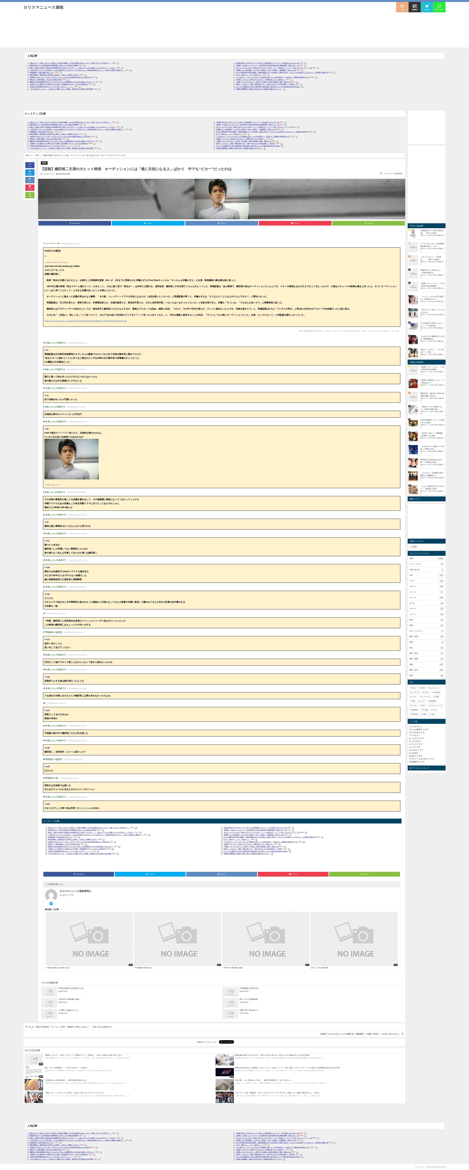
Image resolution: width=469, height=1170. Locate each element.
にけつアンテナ (416, 744)
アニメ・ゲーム (426, 564)
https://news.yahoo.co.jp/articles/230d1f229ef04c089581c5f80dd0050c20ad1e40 (85, 321)
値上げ (414, 688)
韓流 (426, 675)
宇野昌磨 (415, 714)
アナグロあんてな (417, 732)
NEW (44, 163)
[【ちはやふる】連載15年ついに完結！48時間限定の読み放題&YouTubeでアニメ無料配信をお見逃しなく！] (413, 339)
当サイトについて (426, 631)
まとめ (426, 603)
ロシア (422, 701)
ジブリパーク (426, 696)
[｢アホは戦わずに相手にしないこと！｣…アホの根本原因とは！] (413, 326)
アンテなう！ (415, 735)
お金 (426, 575)
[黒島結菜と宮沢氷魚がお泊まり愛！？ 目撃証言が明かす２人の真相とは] (413, 463)
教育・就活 (426, 636)
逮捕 (424, 714)
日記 (426, 648)
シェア (30, 166)
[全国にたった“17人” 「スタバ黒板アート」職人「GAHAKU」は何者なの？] (413, 352)
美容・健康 (426, 659)
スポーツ (426, 586)
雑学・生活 (426, 670)
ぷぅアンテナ (415, 747)
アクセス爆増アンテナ (418, 729)
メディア (426, 609)
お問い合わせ (426, 570)
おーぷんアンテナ (417, 738)
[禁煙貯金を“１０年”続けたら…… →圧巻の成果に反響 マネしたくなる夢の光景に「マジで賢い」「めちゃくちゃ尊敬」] (413, 273)
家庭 (426, 625)
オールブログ (415, 741)
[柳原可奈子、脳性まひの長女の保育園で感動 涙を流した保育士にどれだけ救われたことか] (413, 396)
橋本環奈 (415, 710)
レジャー (426, 614)
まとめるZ (413, 753)
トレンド (426, 592)
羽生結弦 (437, 692)
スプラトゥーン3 (436, 705)
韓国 (413, 701)
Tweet (30, 174)
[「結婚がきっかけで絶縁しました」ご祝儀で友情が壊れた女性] (413, 410)
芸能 (426, 664)
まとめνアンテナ (416, 750)
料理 (426, 642)
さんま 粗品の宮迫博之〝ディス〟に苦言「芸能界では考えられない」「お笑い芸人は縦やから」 (71, 1027)
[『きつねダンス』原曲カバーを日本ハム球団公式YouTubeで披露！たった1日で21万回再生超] (413, 449)
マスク (435, 710)
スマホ (414, 705)
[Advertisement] (234, 31)
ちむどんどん (434, 688)
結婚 (437, 696)
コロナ (414, 696)
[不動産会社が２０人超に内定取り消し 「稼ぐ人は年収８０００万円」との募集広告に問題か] (413, 233)
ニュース (426, 597)
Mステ (424, 705)
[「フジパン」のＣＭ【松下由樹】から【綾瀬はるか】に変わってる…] (413, 299)
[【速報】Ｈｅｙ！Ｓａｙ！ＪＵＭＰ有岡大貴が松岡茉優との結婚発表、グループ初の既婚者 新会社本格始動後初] (413, 286)
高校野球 (433, 701)
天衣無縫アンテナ (417, 762)
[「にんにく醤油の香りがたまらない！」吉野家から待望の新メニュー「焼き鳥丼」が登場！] (413, 489)
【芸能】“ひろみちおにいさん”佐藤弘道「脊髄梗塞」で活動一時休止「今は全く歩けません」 (360, 1034)
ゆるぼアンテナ (416, 756)
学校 (423, 688)
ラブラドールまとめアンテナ (421, 759)
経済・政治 (426, 653)
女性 (426, 620)
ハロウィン (416, 692)
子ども (427, 692)
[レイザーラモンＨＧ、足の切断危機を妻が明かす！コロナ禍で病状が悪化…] (413, 247)
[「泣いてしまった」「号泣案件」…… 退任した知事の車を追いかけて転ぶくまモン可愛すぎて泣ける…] (413, 260)
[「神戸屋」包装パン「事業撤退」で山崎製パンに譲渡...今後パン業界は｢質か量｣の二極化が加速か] (413, 436)
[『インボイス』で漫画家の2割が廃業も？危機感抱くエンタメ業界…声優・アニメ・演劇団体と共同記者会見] (413, 476)
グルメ (426, 581)
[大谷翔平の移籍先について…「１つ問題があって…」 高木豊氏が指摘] (413, 383)
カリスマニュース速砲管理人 (393, 173)
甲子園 (425, 710)
